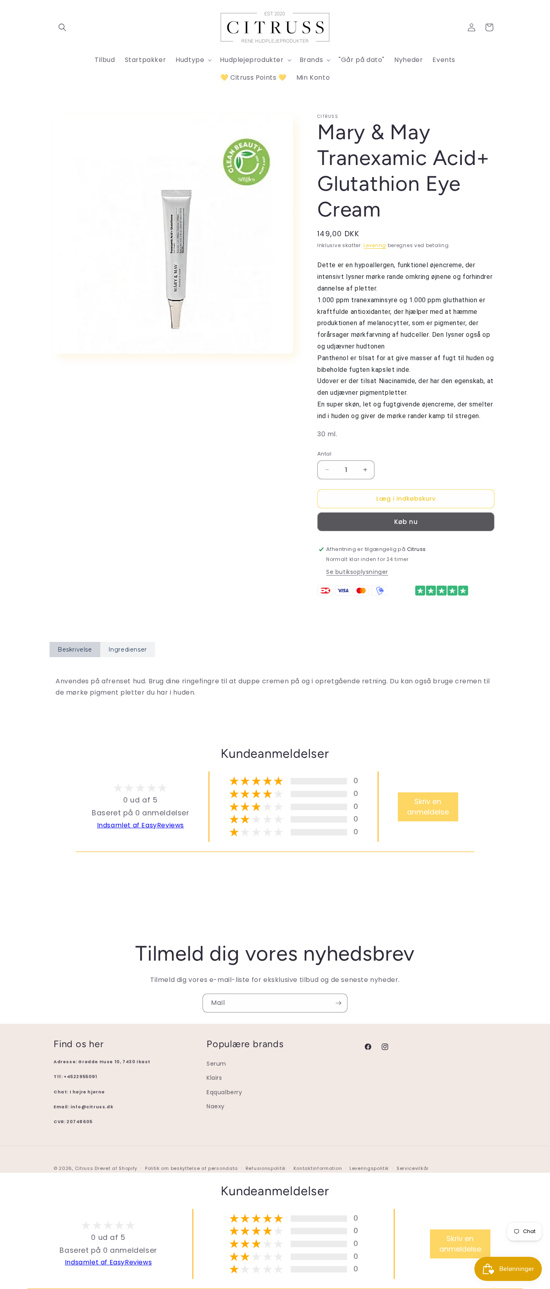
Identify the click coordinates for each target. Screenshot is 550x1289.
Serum (216, 1064)
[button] (62, 27)
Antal (324, 454)
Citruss (85, 1168)
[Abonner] (338, 1003)
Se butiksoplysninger (357, 572)
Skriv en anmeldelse (428, 807)
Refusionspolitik (266, 1168)
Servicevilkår (413, 1168)
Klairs (214, 1078)
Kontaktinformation (318, 1168)
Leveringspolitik (369, 1168)
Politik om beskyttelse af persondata (191, 1168)
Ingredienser (127, 649)
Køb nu (406, 522)
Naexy (216, 1106)
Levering (375, 245)
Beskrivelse (75, 649)
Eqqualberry (224, 1092)
